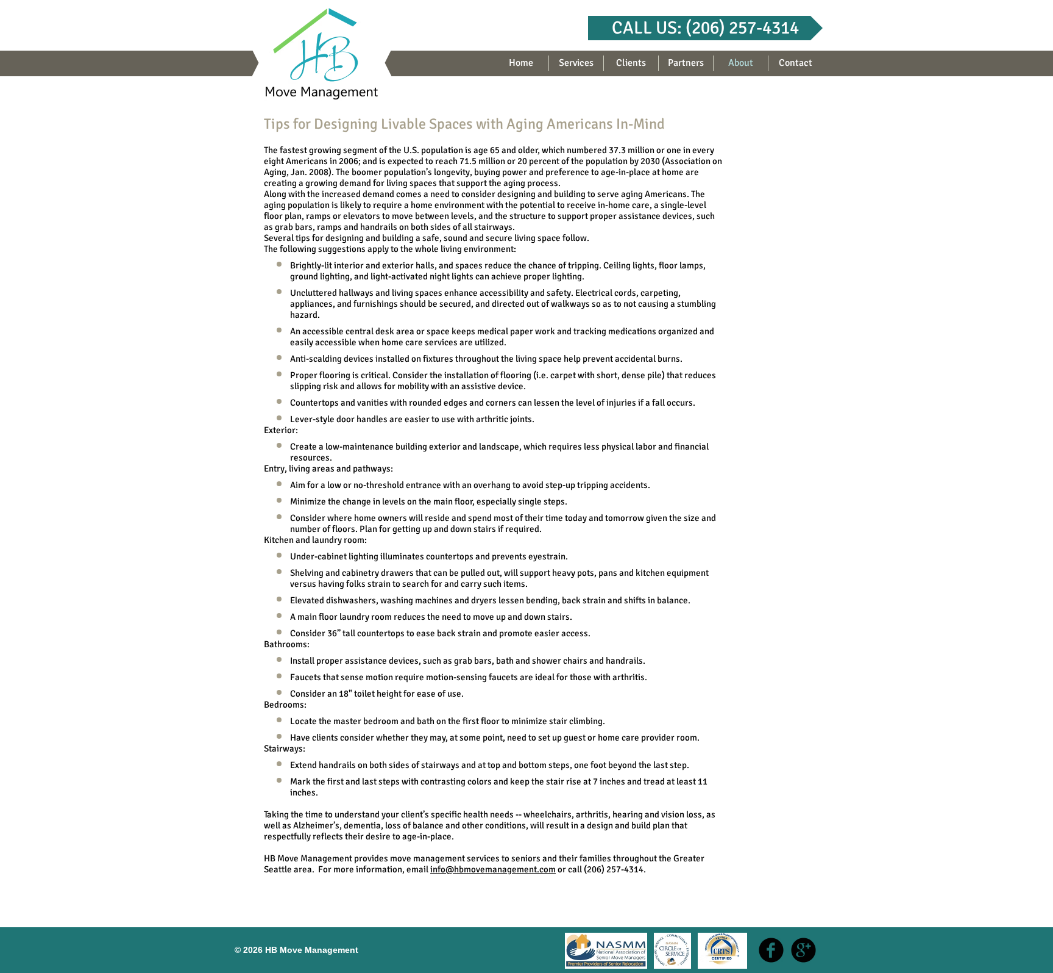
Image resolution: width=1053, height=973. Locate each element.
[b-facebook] (771, 950)
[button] (705, 28)
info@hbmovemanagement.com (493, 869)
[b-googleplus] (803, 950)
